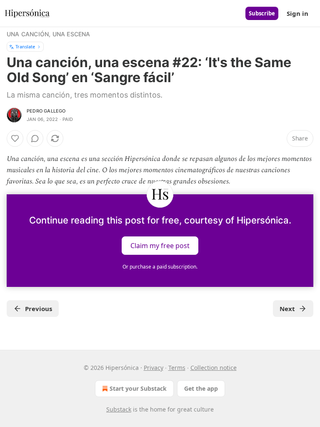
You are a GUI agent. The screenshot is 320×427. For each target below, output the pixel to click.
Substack (118, 409)
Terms (176, 368)
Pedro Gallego (46, 111)
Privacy (153, 368)
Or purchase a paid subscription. (160, 266)
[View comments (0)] (35, 138)
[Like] (15, 138)
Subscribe (262, 13)
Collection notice (213, 368)
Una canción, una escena (48, 34)
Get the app (201, 388)
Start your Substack (138, 388)
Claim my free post (160, 245)
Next (287, 308)
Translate (25, 46)
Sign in (297, 13)
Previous (38, 308)
